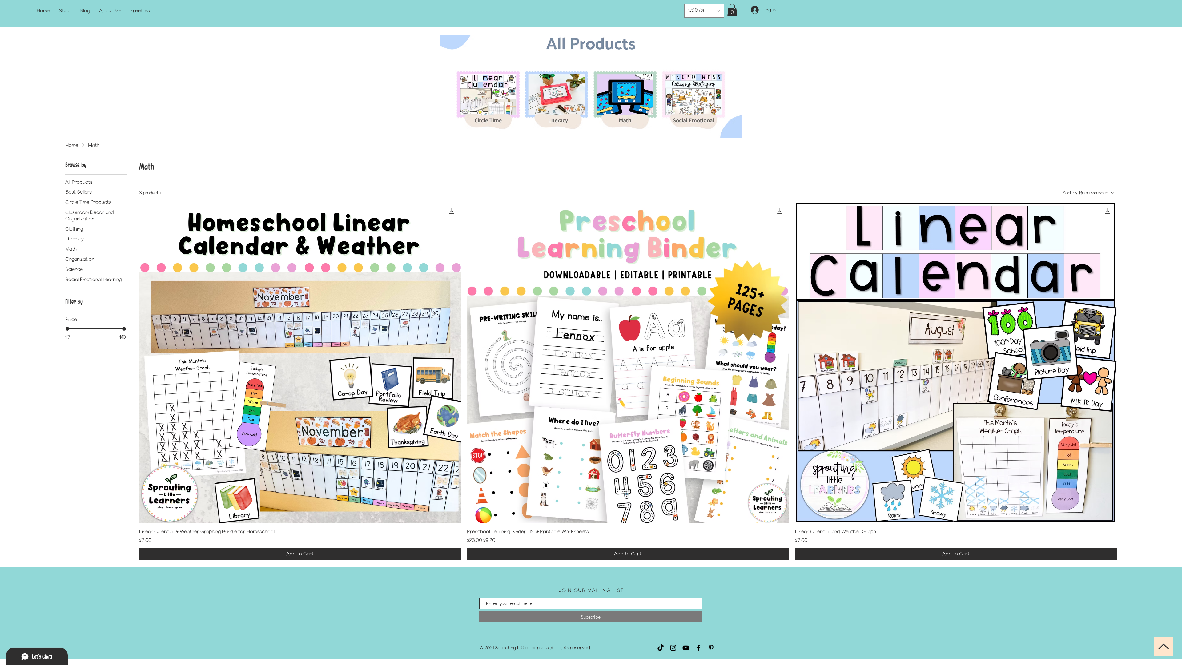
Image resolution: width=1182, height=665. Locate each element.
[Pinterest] (711, 648)
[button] (704, 11)
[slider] (67, 328)
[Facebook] (698, 648)
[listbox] (704, 11)
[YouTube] (686, 648)
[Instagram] (673, 648)
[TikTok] (661, 648)
